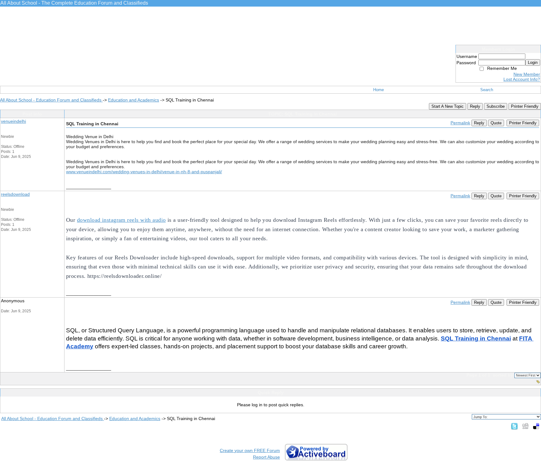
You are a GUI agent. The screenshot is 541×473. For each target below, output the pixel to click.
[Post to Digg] (525, 426)
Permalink (460, 122)
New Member (526, 74)
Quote (496, 123)
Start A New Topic (447, 106)
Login (533, 62)
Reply (475, 106)
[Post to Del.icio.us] (536, 426)
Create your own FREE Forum (250, 450)
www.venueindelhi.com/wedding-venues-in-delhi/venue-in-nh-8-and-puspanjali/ (144, 171)
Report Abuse (266, 457)
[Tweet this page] (514, 426)
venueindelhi (13, 121)
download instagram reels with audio (121, 220)
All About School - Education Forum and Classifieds (51, 99)
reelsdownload (15, 194)
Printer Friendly (524, 106)
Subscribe (496, 106)
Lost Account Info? (521, 79)
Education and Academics (133, 99)
